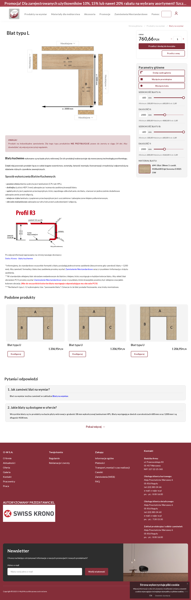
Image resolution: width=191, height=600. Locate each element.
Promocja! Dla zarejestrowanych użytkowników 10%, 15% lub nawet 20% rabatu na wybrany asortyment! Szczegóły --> (95, 3)
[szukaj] (169, 14)
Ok (150, 595)
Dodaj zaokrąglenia (162, 73)
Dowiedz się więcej (162, 595)
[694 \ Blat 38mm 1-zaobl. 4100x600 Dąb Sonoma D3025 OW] (145, 169)
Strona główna (136, 26)
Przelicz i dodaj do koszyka (161, 46)
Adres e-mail (13, 565)
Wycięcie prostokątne (162, 79)
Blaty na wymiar (176, 26)
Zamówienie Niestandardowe (79, 269)
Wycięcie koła (161, 86)
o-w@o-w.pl (156, 490)
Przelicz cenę (173, 53)
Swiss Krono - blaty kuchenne (19, 258)
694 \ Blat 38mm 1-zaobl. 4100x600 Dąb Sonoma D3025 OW (166, 169)
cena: (141, 34)
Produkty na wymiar (156, 26)
